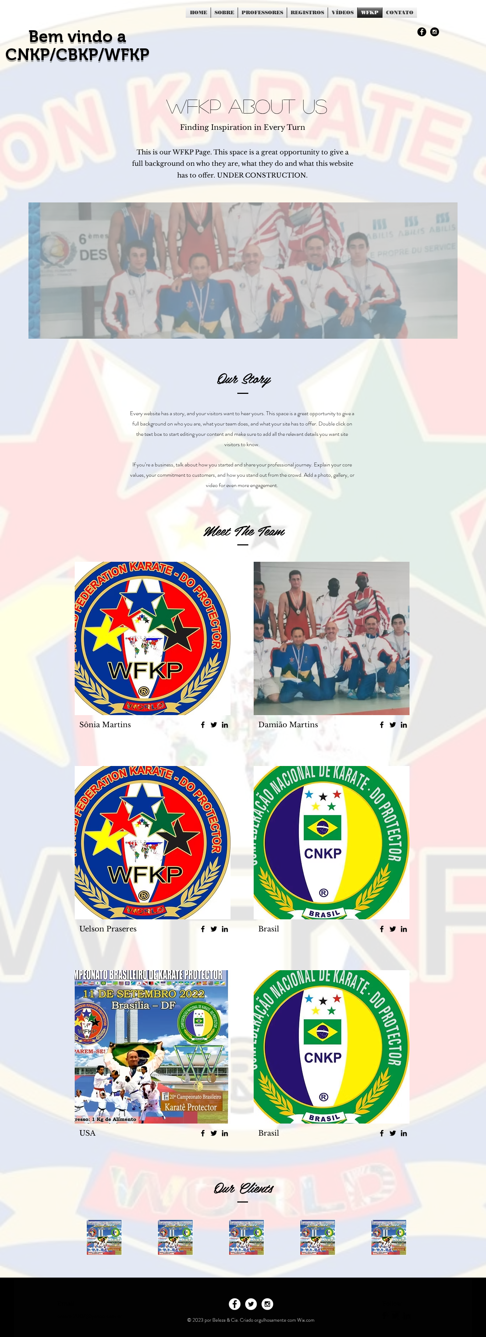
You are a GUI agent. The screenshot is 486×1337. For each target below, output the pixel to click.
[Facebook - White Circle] (235, 1304)
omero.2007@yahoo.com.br (89, 1316)
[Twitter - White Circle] (251, 1304)
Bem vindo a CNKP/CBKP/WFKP (77, 45)
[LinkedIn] (225, 724)
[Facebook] (203, 724)
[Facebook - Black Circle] (421, 31)
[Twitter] (214, 724)
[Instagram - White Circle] (267, 1304)
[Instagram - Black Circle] (434, 31)
